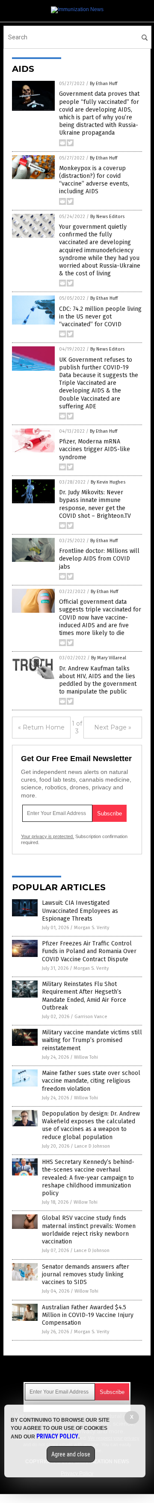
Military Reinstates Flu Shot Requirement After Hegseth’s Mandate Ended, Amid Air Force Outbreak (84, 995)
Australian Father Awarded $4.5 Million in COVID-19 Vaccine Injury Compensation (87, 1315)
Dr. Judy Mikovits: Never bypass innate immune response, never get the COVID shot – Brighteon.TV (95, 504)
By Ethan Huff (103, 83)
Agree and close (70, 1454)
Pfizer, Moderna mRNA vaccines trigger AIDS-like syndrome (94, 449)
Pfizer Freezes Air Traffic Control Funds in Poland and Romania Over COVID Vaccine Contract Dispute (89, 951)
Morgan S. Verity (91, 927)
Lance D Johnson (92, 1146)
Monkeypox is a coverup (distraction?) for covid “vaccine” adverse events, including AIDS (94, 180)
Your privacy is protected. (47, 836)
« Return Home (41, 727)
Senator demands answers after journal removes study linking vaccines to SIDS (85, 1274)
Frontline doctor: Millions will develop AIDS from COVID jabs (99, 558)
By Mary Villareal (108, 658)
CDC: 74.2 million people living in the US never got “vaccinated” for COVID (100, 316)
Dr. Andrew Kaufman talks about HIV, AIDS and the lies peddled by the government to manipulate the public (97, 680)
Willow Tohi (86, 1057)
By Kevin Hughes (108, 482)
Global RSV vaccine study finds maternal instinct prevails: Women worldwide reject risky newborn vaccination (89, 1229)
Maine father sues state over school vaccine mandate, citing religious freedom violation (91, 1080)
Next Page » (112, 727)
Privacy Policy (57, 1436)
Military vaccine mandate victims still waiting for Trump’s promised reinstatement (92, 1040)
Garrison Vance (90, 1016)
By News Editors (107, 216)
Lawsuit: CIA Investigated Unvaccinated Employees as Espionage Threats (80, 910)
